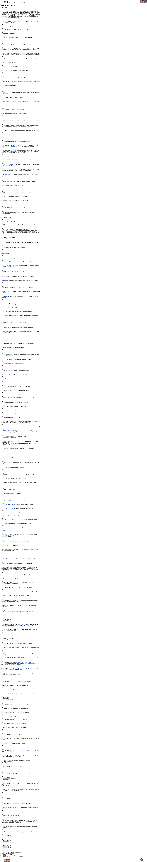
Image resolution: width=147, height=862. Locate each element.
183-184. (3, 462)
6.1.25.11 (22, 662)
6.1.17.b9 (22, 668)
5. (1, 719)
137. (2, 336)
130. (2, 319)
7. (1, 727)
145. (2, 363)
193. (2, 493)
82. (2, 207)
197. (2, 508)
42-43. (2, 109)
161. (2, 413)
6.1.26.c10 (8, 21)
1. (1, 704)
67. (2, 159)
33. (2, 85)
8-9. (2, 558)
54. (2, 134)
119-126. (3, 300)
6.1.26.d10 (7, 386)
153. (2, 390)
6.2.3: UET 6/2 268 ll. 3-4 (11, 169)
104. (2, 265)
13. (2, 750)
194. (2, 497)
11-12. (2, 21)
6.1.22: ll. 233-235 (8, 512)
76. (2, 189)
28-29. (2, 614)
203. (2, 527)
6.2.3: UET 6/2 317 (28, 662)
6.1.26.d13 (7, 541)
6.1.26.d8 (7, 363)
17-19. (2, 820)
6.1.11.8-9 (9, 441)
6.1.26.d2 (6, 545)
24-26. (2, 58)
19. (2, 44)
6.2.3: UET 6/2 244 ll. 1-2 (27, 750)
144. (2, 359)
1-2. (2, 541)
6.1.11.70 (30, 629)
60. (2, 146)
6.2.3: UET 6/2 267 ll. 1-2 (14, 159)
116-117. (3, 291)
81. (2, 204)
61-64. (2, 150)
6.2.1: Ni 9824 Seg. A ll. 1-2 (14, 11)
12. (2, 746)
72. (2, 174)
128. (2, 311)
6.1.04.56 (9, 534)
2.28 (5, 146)
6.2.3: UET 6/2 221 (13, 504)
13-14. (2, 26)
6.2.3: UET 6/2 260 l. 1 (18, 120)
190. (2, 482)
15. (2, 29)
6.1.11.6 (6, 549)
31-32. (2, 624)
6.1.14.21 (17, 643)
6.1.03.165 (15, 681)
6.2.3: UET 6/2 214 (9, 296)
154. (2, 394)
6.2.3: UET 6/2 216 (10, 291)
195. (2, 500)
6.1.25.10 (27, 668)
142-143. (3, 354)
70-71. (2, 169)
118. (2, 296)
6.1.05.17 (7, 370)
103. (2, 261)
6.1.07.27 (14, 789)
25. (2, 835)
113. (2, 283)
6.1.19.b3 (8, 567)
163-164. (3, 421)
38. (2, 643)
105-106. (3, 266)
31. (2, 77)
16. (2, 33)
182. (2, 457)
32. (2, 81)
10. (2, 738)
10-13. (2, 807)
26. (2, 840)
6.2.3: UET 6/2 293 (8, 553)
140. (2, 347)
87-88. (2, 224)
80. (2, 200)
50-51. (2, 673)
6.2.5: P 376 (16, 820)
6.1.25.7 (23, 591)
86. (2, 221)
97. (2, 238)
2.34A (7, 120)
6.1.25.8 (21, 657)
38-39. (2, 101)
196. (2, 504)
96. (2, 237)
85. (2, 217)
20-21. (2, 48)
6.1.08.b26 (9, 266)
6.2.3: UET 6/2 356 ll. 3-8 (25, 11)
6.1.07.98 (7, 523)
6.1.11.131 (13, 534)
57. (2, 697)
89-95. (2, 229)
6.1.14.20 (18, 662)
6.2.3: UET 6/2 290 (20, 169)
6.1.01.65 (7, 504)
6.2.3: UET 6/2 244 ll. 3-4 (27, 755)
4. (1, 716)
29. (2, 70)
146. (2, 366)
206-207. (3, 534)
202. (2, 523)
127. (2, 307)
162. (2, 417)
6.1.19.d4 (14, 746)
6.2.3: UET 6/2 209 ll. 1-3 (26, 652)
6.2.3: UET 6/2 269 (8, 207)
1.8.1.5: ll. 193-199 (35, 652)
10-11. (2, 563)
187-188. (3, 474)
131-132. (3, 322)
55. (2, 137)
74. (2, 181)
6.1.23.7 (8, 271)
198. (2, 512)
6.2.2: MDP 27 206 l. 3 (16, 755)
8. (1, 798)
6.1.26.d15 (25, 624)
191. (2, 485)
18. (2, 41)
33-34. (2, 629)
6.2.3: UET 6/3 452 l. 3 (8, 174)
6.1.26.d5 (7, 374)
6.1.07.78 (15, 831)
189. (2, 478)
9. (1, 734)
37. (2, 97)
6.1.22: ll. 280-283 (10, 430)
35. (2, 633)
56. (2, 693)
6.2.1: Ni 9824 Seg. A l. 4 (9, 29)
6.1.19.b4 (6, 558)
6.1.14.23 (17, 657)
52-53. (2, 130)
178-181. (3, 451)
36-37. (2, 638)
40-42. (2, 652)
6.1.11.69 (21, 624)
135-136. (3, 331)
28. (2, 66)
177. (2, 448)
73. (2, 177)
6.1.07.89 (7, 311)
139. (2, 343)
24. (2, 605)
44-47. (2, 662)
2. (1, 708)
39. (2, 647)
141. (2, 350)
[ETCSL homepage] (143, 3)
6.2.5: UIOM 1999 (12, 508)
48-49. (2, 668)
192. (2, 489)
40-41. (2, 104)
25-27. (2, 610)
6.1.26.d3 (15, 549)
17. (2, 37)
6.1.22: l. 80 (10, 549)
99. (2, 247)
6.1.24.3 (10, 558)
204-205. (3, 530)
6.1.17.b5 (8, 101)
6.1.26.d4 (8, 92)
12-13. (2, 567)
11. (2, 743)
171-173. (3, 436)
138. (2, 339)
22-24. (2, 831)
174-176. (3, 441)
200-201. (3, 519)
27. (2, 62)
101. (2, 252)
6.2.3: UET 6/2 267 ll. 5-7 (11, 229)
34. (2, 88)
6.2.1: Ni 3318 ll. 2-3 (9, 256)
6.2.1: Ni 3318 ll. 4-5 (9, 261)
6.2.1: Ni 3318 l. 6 (8, 265)
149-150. (3, 378)
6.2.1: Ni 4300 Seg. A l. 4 (9, 37)
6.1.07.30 (14, 773)
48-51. (2, 125)
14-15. (2, 574)
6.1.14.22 (18, 668)
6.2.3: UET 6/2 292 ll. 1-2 (15, 21)
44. (2, 113)
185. (2, 467)
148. (2, 374)
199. (2, 515)
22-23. (2, 53)
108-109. (3, 271)
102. (2, 256)
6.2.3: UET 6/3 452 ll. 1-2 (29, 169)
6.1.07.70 (8, 58)
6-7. (2, 553)
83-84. (2, 212)
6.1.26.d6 (11, 370)
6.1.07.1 (6, 11)
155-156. (3, 397)
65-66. (2, 156)
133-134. (3, 327)
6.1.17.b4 (8, 104)
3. (1, 545)
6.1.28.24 (18, 652)
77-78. (2, 192)
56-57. (2, 141)
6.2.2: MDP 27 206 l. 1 (16, 750)
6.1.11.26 (13, 793)
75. (2, 185)
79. (2, 196)
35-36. (2, 92)
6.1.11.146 (6, 159)
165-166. (3, 426)
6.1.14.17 (21, 595)
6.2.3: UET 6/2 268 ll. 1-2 (11, 164)
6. (1, 723)
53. (2, 681)
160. (2, 410)
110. (2, 276)
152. (2, 386)
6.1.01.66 (7, 508)
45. (2, 117)
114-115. (3, 287)
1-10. (2, 11)
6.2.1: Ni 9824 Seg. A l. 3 (10, 359)
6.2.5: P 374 (15, 265)
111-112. (3, 280)
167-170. (3, 430)
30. (2, 74)
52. (2, 677)
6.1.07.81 (9, 397)
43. (2, 657)
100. (2, 250)
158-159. (3, 406)
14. (2, 755)
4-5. (2, 549)
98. (2, 242)
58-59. (2, 145)
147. (2, 370)
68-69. (2, 164)
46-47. (2, 120)
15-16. (2, 815)
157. (2, 402)
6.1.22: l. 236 (11, 120)
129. (2, 315)
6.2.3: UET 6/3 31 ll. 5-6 (16, 397)
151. (2, 382)
